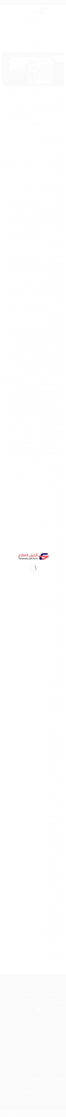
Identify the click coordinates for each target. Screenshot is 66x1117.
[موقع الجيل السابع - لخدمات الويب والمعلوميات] (33, 556)
